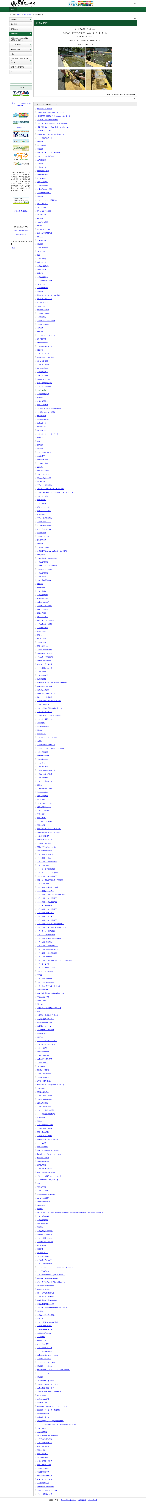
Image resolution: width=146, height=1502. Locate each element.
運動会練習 (41, 825)
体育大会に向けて (43, 1446)
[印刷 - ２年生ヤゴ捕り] (135, 18)
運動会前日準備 (42, 792)
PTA (12, 72)
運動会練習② (41, 818)
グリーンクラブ (42, 302)
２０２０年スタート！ (44, 1348)
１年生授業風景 (42, 628)
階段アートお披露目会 (44, 697)
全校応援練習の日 (43, 1483)
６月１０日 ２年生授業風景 (47, 902)
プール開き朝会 (42, 375)
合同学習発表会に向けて (45, 1333)
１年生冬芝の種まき (44, 313)
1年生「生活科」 (43, 1092)
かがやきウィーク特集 (44, 1022)
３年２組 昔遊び (43, 496)
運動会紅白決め (42, 182)
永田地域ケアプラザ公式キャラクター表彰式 (52, 682)
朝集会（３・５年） (44, 511)
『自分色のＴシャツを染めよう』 (48, 1180)
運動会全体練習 (42, 174)
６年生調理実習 (42, 777)
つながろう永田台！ (44, 1256)
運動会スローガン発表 (44, 653)
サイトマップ (92, 1500)
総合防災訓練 (41, 1165)
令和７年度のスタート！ (45, 138)
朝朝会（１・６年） (44, 507)
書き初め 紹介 (42, 1033)
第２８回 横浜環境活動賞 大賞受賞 (50, 880)
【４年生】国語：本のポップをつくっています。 (53, 123)
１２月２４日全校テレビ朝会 (47, 737)
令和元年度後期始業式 (44, 1439)
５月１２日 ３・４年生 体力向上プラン (51, 927)
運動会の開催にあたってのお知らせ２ (50, 832)
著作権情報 (82, 1500)
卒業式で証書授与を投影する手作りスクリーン (53, 993)
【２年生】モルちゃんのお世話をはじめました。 (53, 127)
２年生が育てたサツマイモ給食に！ (49, 1392)
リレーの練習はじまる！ (45, 1494)
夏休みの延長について (44, 851)
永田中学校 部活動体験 (45, 1487)
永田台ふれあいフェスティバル (47, 1355)
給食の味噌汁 (41, 500)
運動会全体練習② (43, 1132)
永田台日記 (27, 15)
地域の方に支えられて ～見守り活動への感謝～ (53, 1370)
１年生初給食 (41, 671)
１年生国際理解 (42, 595)
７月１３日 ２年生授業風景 (47, 862)
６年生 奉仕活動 (43, 704)
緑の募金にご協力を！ (44, 1476)
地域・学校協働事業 (17, 67)
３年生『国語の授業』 (44, 1106)
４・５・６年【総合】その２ (47, 1041)
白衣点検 (40, 218)
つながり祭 (41, 251)
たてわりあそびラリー (44, 1399)
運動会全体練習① (43, 1161)
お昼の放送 (41, 1205)
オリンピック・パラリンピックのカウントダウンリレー (56, 1267)
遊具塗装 (40, 331)
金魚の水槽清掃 (42, 343)
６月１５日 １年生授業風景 (47, 898)
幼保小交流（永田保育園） (46, 357)
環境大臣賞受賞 (42, 609)
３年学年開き (41, 258)
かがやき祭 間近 (43, 1344)
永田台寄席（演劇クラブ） (46, 1388)
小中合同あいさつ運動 (44, 189)
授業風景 (40, 244)
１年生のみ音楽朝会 (44, 1359)
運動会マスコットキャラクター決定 (49, 829)
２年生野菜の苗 (42, 247)
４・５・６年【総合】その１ (47, 1044)
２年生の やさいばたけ (45, 1242)
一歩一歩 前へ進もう (44, 712)
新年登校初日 (41, 734)
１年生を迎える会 (43, 1216)
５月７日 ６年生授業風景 (46, 935)
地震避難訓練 (41, 416)
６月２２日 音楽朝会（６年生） (48, 887)
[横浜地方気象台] (21, 124)
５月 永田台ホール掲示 (45, 916)
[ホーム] (59, 3)
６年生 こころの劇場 (44, 774)
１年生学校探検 (42, 1220)
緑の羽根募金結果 (43, 310)
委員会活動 (41, 814)
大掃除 (39, 741)
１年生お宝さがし (43, 266)
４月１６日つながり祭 (44, 668)
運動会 (39, 635)
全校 (13, 248)
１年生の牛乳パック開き (45, 1169)
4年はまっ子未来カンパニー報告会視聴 (50, 489)
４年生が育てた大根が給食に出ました (50, 708)
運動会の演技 (41, 1450)
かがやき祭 (41, 723)
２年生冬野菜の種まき (44, 346)
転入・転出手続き (17, 45)
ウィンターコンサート (44, 299)
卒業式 (39, 441)
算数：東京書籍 (21, 234)
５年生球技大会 (42, 767)
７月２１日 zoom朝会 (45, 854)
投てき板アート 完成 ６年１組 (48, 152)
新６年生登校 (41, 430)
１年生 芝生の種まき (44, 781)
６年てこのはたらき (44, 474)
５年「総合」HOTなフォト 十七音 (48, 986)
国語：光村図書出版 (21, 230)
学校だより (14, 29)
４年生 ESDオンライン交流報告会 (49, 715)
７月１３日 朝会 (43, 865)
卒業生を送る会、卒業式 (45, 686)
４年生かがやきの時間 (44, 569)
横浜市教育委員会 (21, 211)
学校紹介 (14, 19)
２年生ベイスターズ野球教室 (47, 200)
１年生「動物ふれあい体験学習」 (48, 1322)
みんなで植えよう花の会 (45, 1381)
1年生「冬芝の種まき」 (45, 1081)
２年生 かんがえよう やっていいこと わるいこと (55, 492)
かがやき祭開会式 (43, 726)
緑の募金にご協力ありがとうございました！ (52, 1406)
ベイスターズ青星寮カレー (46, 657)
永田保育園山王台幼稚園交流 (47, 558)
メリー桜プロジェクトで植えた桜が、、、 (51, 1282)
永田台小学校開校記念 (44, 1059)
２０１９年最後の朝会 (44, 1351)
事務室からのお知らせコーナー (47, 1139)
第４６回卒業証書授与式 (45, 1293)
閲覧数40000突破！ (44, 1070)
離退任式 (40, 273)
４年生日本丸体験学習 (44, 1099)
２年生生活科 (41, 576)
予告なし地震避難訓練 (44, 518)
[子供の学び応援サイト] (21, 150)
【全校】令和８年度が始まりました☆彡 (50, 112)
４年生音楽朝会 (42, 185)
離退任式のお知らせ (44, 1289)
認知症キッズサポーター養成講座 (48, 295)
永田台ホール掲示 (43, 756)
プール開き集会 (42, 617)
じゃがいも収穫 (42, 222)
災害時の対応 (15, 49)
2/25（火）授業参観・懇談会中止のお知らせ (52, 1307)
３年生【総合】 (42, 1048)
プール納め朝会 (42, 204)
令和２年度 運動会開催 (45, 1125)
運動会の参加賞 (42, 1103)
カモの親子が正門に (44, 1201)
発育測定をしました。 (44, 131)
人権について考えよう (44, 1055)
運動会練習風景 (42, 796)
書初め (39, 730)
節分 (38, 1011)
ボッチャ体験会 (42, 459)
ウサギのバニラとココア (45, 803)
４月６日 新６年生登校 (45, 971)
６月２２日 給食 (43, 883)
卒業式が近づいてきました (46, 693)
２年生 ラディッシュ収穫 (46, 321)
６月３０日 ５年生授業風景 (47, 876)
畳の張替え (41, 1004)
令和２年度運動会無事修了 (46, 1114)
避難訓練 (40, 142)
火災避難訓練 (41, 160)
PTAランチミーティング (45, 1479)
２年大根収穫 (41, 503)
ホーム (13, 9)
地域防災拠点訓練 (43, 1413)
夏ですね (40, 1183)
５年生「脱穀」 (42, 1063)
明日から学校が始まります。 (47, 847)
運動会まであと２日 (44, 1465)
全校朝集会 (41, 587)
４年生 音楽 (41, 642)
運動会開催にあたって (44, 840)
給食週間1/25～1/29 (44, 1026)
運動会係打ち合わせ (44, 646)
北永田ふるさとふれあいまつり (47, 565)
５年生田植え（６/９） (45, 1231)
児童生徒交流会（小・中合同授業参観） (50, 1421)
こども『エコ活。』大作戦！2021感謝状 (51, 748)
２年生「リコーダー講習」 (46, 1315)
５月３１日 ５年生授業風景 (47, 909)
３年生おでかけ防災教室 (45, 156)
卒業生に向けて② (43, 997)
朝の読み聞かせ (42, 598)
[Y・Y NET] (21, 136)
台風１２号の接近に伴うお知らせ (48, 1150)
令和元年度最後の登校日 (45, 1285)
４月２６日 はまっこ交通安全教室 (49, 938)
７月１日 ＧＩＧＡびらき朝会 (47, 872)
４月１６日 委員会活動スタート (48, 949)
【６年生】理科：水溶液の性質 (47, 120)
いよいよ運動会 (42, 401)
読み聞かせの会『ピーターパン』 (48, 1490)
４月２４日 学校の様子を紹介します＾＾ (51, 1275)
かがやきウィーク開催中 (45, 1030)
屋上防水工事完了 (43, 1417)
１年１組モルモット (44, 354)
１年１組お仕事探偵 (44, 386)
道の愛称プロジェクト (44, 1234)
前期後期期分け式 (43, 171)
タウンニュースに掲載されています (49, 1008)
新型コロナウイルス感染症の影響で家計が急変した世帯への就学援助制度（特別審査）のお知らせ (70, 1212)
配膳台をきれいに (43, 1158)
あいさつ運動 (41, 207)
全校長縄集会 (41, 145)
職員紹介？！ (41, 1340)
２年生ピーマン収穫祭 (44, 606)
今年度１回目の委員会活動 (46, 1194)
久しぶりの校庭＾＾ (44, 1198)
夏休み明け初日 (42, 361)
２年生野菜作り (42, 372)
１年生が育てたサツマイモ (46, 745)
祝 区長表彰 (41, 1245)
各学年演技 (41, 1117)
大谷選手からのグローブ (45, 280)
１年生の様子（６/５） (45, 1238)
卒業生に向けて (42, 1000)
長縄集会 (40, 163)
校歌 (12, 54)
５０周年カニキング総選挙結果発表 (49, 408)
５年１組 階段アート (44, 719)
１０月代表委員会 (43, 836)
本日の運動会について (44, 788)
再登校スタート (42, 1253)
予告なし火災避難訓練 (44, 485)
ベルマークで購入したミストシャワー (50, 1176)
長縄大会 (40, 1318)
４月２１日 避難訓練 (44, 942)
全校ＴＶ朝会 (41, 1143)
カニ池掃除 (41, 1066)
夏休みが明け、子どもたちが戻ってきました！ (53, 134)
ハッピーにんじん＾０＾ (45, 1019)
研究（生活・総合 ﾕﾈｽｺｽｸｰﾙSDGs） (19, 60)
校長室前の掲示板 (43, 1052)
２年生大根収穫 (42, 288)
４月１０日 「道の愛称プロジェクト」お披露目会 (54, 960)
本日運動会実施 (42, 1457)
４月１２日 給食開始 (44, 956)
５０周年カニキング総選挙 (46, 412)
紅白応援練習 (41, 178)
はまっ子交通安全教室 (44, 233)
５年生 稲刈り (42, 1428)
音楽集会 (40, 149)
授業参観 (40, 350)
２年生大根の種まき (44, 193)
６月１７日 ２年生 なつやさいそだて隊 (51, 894)
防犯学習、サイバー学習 (45, 620)
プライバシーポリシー (68, 1500)
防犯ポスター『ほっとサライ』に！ (49, 1154)
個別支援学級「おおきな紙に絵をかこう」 (51, 1084)
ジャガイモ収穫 (42, 1223)
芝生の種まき (41, 167)
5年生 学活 (41, 639)
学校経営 (14, 24)
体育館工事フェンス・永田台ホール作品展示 (52, 551)
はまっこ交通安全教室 (44, 383)
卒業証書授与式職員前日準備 (47, 1300)
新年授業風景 (41, 533)
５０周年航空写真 (43, 394)
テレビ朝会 (41, 799)
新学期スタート (42, 269)
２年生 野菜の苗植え (44, 650)
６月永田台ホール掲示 (44, 624)
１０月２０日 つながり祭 (46, 335)
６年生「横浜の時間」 (44, 1326)
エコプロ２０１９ (43, 1373)
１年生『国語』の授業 (44, 1128)
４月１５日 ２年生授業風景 (47, 953)
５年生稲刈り (41, 1088)
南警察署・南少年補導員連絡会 (47, 1278)
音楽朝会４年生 (42, 1402)
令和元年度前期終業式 (44, 1443)
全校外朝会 (41, 763)
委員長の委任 (41, 1187)
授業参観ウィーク (43, 989)
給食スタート (41, 262)
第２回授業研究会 (43, 1472)
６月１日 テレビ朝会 (44, 905)
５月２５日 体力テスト (45, 913)
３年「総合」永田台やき (45, 979)
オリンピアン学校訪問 (44, 821)
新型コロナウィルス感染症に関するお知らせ (20, 39)
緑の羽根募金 (41, 339)
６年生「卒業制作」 (44, 1077)
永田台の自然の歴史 (44, 602)
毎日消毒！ (41, 1249)
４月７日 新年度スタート (46, 968)
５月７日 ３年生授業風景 (46, 931)
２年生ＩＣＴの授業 (44, 843)
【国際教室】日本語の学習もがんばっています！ (53, 116)
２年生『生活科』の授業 (45, 1110)
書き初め (40, 1037)
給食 (38, 255)
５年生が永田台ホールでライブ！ (48, 1384)
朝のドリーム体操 (43, 690)
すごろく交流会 (42, 463)
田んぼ (39, 226)
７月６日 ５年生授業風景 (46, 869)
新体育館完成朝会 (43, 470)
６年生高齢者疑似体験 (44, 580)
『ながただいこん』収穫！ (46, 1362)
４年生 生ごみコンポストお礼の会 (49, 701)
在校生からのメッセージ (45, 1296)
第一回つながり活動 (44, 229)
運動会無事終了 (42, 1454)
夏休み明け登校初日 (44, 211)
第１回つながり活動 (44, 379)
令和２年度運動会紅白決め (46, 1172)
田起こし (40, 237)
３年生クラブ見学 (43, 536)
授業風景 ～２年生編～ (45, 1366)
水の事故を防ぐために (44, 109)
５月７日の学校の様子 (44, 1264)
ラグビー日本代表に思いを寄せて (48, 1435)
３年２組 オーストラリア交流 (47, 434)
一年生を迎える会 (43, 419)
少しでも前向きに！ (44, 1271)
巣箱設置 (40, 448)
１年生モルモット (43, 364)
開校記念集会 (41, 540)
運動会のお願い (42, 1147)
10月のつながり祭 (43, 810)
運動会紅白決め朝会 (44, 660)
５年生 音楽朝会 (43, 1468)
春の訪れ (40, 975)
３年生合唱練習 (42, 562)
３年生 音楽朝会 (43, 324)
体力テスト (41, 397)
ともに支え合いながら (44, 1260)
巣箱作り (40, 467)
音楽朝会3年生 (42, 1432)
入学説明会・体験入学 (44, 1329)
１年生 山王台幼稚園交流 (46, 770)
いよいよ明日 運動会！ (45, 1461)
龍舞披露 (40, 445)
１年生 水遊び (42, 1190)
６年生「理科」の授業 (44, 1095)
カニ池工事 (41, 456)
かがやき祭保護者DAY (44, 525)
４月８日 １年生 (43, 964)
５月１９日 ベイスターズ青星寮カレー (50, 924)
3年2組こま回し (42, 215)
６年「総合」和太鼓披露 (45, 982)
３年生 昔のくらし (44, 522)
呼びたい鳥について (44, 478)
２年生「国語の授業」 (44, 1073)
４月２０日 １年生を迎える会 (47, 946)
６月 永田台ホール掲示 (45, 891)
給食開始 (40, 1209)
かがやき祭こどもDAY (44, 529)
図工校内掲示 (41, 613)
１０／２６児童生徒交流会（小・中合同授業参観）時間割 (56, 1424)
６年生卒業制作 (42, 759)
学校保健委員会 (42, 368)
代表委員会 (41, 514)
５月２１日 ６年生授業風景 (47, 920)
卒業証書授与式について (45, 1304)
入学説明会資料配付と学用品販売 (48, 1015)
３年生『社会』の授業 (44, 1136)
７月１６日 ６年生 (44, 858)
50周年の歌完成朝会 (44, 452)
